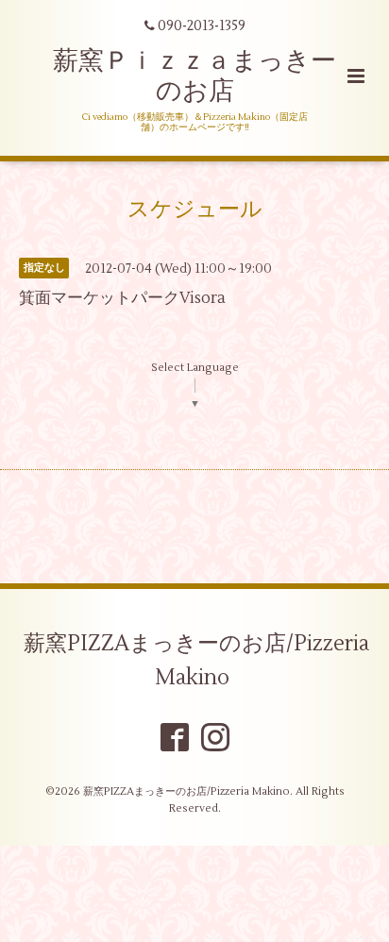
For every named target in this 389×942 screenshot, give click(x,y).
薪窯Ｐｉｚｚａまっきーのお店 (194, 76)
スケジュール (194, 209)
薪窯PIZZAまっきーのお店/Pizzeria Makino (196, 661)
